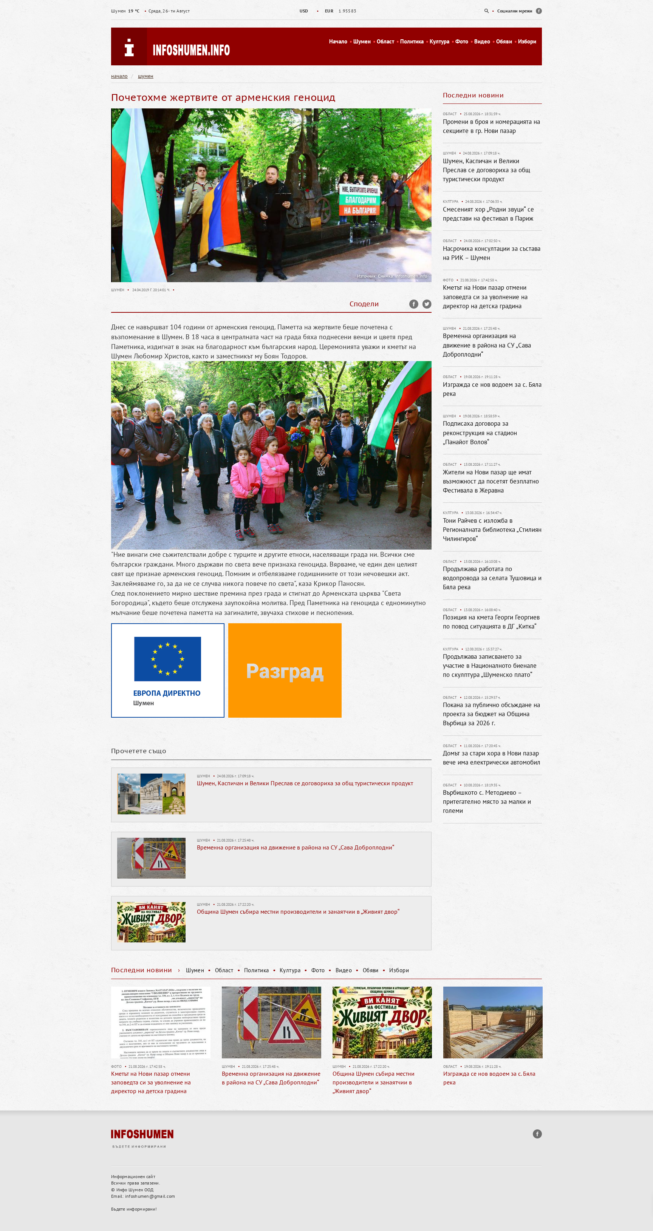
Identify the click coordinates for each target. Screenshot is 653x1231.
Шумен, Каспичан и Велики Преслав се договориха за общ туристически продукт (305, 783)
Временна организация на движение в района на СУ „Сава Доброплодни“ (295, 847)
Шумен (362, 41)
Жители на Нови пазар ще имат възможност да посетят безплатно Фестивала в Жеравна (491, 481)
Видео (482, 41)
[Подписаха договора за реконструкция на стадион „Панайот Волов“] (493, 1022)
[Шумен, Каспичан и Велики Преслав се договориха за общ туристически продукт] (151, 793)
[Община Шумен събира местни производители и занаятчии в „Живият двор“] (151, 921)
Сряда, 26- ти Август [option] (150, 11)
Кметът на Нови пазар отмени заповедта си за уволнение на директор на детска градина (485, 296)
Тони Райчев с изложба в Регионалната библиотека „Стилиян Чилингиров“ (492, 529)
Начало (338, 41)
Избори (527, 41)
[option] (326, 11)
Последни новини (473, 95)
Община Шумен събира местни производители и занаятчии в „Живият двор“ (298, 911)
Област (385, 41)
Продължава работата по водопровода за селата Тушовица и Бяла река (492, 578)
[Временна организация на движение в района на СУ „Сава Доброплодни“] (151, 857)
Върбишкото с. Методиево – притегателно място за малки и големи (487, 801)
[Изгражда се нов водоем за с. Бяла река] (382, 1022)
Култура (439, 41)
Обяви (504, 41)
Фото (461, 41)
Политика (412, 41)
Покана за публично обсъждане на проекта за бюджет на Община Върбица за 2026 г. (491, 714)
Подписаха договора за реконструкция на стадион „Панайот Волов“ (480, 432)
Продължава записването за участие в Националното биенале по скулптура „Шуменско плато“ (490, 665)
